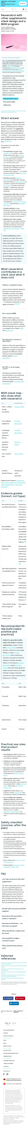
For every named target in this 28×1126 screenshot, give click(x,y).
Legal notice (7, 1050)
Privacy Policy (7, 1046)
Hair (17, 867)
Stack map (17, 110)
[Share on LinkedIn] (14, 1003)
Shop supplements (8, 1030)
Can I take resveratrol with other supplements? (13, 880)
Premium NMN (10, 66)
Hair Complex (21, 71)
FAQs (4, 1040)
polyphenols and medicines (11, 228)
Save (21, 997)
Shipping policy (7, 1056)
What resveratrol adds (11, 110)
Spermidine (6, 358)
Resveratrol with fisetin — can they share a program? (12, 925)
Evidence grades (23, 110)
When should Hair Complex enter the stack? (13, 932)
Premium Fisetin (12, 71)
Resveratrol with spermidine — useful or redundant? (12, 917)
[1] (5, 141)
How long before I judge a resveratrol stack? (11, 939)
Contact (6, 1066)
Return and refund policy (10, 1053)
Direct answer (3, 110)
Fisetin (15, 356)
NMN (21, 328)
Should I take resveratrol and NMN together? (14, 910)
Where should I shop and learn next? (12, 947)
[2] (7, 141)
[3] (10, 141)
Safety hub (7, 105)
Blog (4, 1043)
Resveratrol (9, 330)
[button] (2, 9)
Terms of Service (8, 1063)
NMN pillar (23, 173)
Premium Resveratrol (15, 68)
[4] (25, 215)
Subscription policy (9, 1060)
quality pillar (18, 792)
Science (5, 1033)
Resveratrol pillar (9, 102)
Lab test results (8, 1036)
